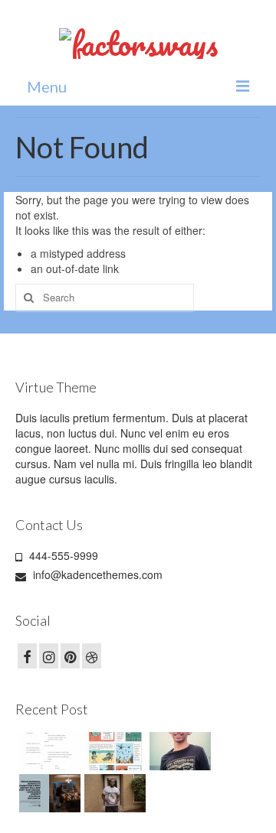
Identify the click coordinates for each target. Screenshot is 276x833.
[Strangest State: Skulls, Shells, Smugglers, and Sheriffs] (113, 751)
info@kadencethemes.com (96, 574)
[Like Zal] (47, 751)
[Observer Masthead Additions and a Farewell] (47, 793)
